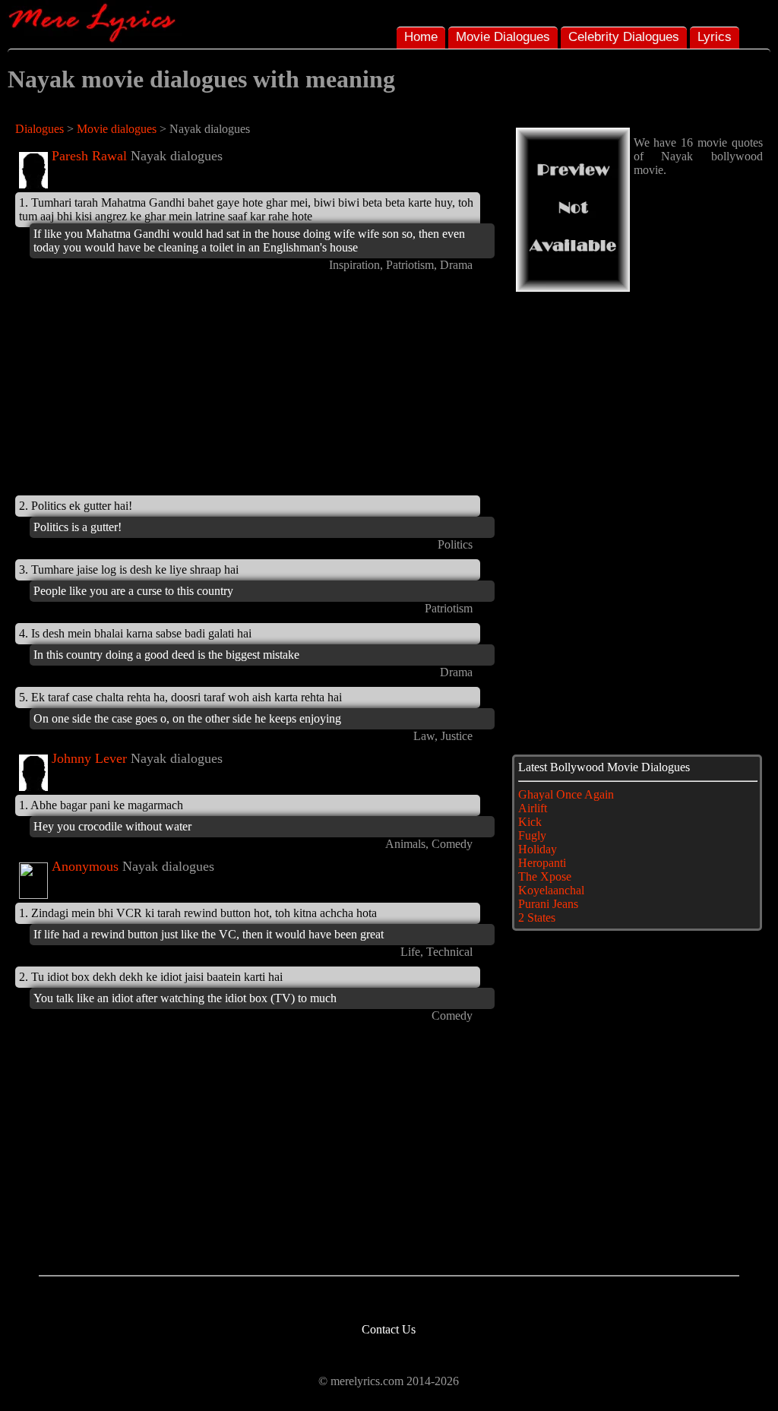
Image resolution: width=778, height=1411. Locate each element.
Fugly (532, 835)
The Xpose (544, 876)
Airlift (532, 808)
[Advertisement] (142, 386)
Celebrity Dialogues (623, 36)
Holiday (537, 849)
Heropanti (542, 862)
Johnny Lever (89, 758)
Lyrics (714, 36)
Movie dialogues (117, 128)
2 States (536, 917)
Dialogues (39, 128)
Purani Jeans (548, 903)
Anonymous (85, 866)
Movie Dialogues (503, 36)
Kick (530, 821)
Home (421, 36)
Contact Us (389, 1329)
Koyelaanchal (551, 890)
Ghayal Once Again (566, 794)
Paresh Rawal (89, 155)
